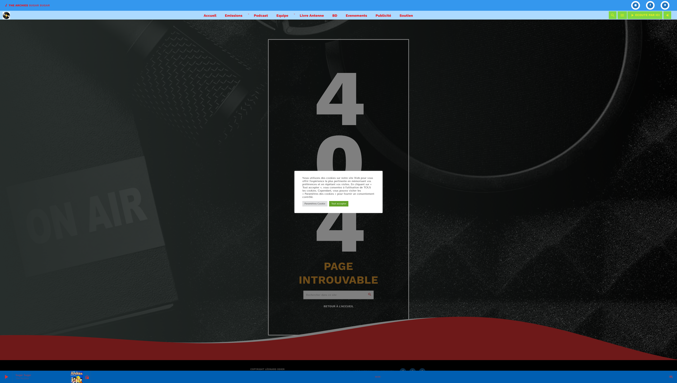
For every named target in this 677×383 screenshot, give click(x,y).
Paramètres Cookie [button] (314, 203)
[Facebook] (650, 5)
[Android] (665, 5)
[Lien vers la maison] (6, 15)
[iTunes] (635, 5)
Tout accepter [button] (338, 203)
